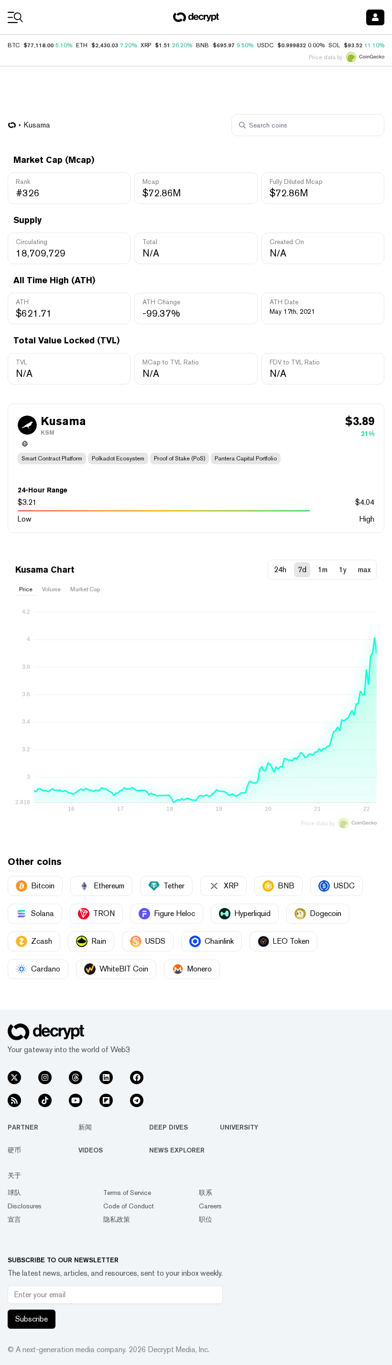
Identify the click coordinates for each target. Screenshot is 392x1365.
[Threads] (75, 1077)
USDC (265, 45)
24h (280, 569)
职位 (205, 1219)
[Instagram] (45, 1077)
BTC (14, 45)
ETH (81, 45)
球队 (14, 1192)
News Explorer (177, 1150)
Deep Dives (168, 1127)
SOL (334, 45)
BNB (202, 45)
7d (302, 569)
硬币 (14, 1150)
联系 (205, 1192)
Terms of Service (127, 1192)
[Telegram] (136, 1100)
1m (322, 569)
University (239, 1127)
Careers (210, 1206)
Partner (23, 1127)
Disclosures (25, 1206)
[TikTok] (45, 1100)
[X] (14, 1077)
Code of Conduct (128, 1206)
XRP (146, 45)
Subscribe (31, 1318)
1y (343, 569)
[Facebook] (136, 1077)
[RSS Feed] (14, 1100)
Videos (90, 1150)
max (364, 569)
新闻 (85, 1127)
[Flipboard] (106, 1100)
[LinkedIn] (106, 1077)
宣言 (14, 1219)
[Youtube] (75, 1100)
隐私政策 (116, 1219)
